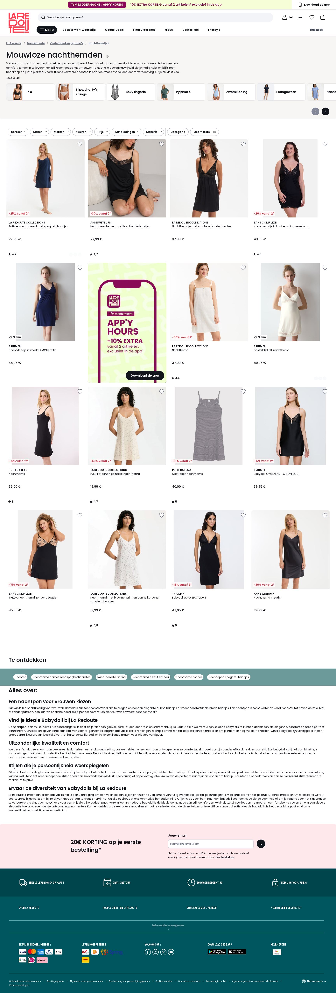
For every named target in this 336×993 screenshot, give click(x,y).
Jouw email (177, 835)
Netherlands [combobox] (315, 981)
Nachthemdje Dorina (111, 677)
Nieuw (169, 30)
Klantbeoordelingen (19, 985)
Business (316, 30)
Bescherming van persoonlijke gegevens (129, 981)
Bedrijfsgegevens (55, 981)
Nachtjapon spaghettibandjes (229, 677)
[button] (322, 17)
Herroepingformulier (216, 981)
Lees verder (13, 78)
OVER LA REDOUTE (29, 907)
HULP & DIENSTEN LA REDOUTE (120, 907)
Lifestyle (214, 30)
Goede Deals (114, 30)
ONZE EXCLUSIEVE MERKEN (202, 907)
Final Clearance (144, 30)
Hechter (20, 677)
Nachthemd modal (189, 677)
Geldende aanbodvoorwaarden (25, 981)
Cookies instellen (164, 981)
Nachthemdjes (99, 43)
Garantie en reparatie (189, 981)
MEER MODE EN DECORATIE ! (286, 907)
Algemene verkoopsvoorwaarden (86, 981)
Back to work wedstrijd (79, 30)
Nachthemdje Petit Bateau (151, 677)
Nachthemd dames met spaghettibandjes (61, 677)
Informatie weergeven (168, 925)
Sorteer (16, 132)
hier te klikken (224, 857)
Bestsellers (191, 30)
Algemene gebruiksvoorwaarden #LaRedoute (255, 981)
